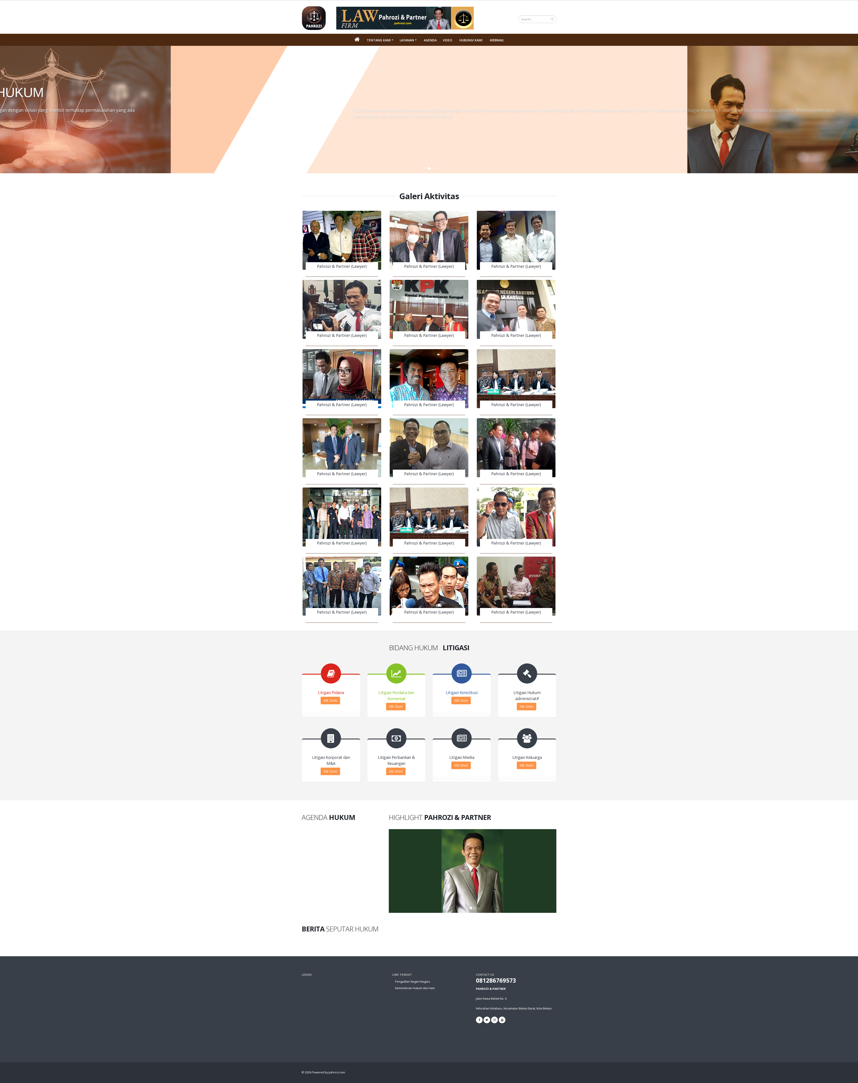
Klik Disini (330, 700)
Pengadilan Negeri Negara (412, 982)
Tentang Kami (379, 40)
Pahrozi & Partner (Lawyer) (342, 266)
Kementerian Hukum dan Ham (415, 988)
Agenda (430, 40)
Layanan (407, 40)
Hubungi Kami (470, 40)
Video (447, 40)
